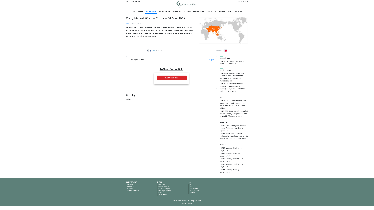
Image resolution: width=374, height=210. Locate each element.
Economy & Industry (164, 191)
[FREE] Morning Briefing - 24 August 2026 (231, 165)
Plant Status (211, 11)
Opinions (222, 11)
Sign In (240, 1)
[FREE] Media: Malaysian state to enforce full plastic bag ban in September (233, 128)
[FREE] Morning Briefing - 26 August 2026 (231, 160)
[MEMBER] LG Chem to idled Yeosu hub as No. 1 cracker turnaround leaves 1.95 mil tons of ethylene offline (233, 104)
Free (191, 185)
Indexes (187, 11)
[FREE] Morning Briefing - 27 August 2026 (231, 154)
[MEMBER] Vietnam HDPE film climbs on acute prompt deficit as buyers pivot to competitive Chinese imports (233, 77)
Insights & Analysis (164, 189)
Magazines (239, 11)
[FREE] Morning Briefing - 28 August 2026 (231, 149)
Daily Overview (162, 185)
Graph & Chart (198, 11)
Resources (177, 11)
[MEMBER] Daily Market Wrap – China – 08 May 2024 (232, 62)
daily (128, 23)
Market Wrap (150, 11)
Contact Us (130, 187)
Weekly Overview (163, 187)
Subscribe (130, 189)
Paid (191, 187)
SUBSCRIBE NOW (171, 78)
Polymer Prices (163, 11)
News (140, 11)
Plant (159, 193)
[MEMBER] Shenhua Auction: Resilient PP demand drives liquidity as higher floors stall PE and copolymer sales (232, 87)
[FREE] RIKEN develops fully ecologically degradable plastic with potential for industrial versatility (234, 136)
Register (245, 1)
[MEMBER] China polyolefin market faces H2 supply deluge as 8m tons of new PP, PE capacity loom (234, 113)
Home (133, 11)
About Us (130, 185)
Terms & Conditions (133, 191)
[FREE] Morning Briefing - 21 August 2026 (231, 171)
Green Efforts (162, 195)
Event (230, 11)
